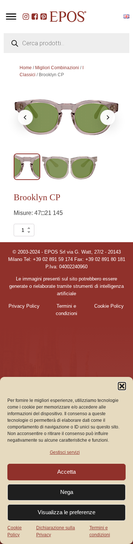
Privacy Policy (24, 306)
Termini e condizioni (99, 531)
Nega (66, 492)
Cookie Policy (14, 531)
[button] (122, 386)
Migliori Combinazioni (57, 67)
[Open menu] (11, 16)
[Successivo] (108, 117)
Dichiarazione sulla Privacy (55, 531)
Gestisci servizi (65, 452)
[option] (27, 166)
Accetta (66, 472)
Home (26, 67)
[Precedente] (25, 117)
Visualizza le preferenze (66, 512)
